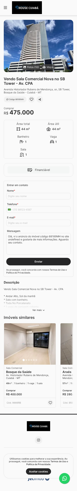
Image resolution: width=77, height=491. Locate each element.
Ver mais (37, 310)
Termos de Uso (57, 269)
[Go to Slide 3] (29, 360)
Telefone (12, 204)
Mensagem (13, 230)
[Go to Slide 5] (34, 360)
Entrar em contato (17, 185)
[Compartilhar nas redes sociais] (40, 99)
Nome (11, 190)
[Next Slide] (70, 46)
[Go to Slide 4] (31, 360)
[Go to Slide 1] (24, 360)
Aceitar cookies (38, 471)
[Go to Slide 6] (36, 360)
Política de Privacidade (18, 272)
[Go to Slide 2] (26, 360)
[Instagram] (38, 440)
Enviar (38, 261)
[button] (38, 46)
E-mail (11, 217)
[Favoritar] (31, 99)
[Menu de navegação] (5, 7)
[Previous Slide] (7, 46)
